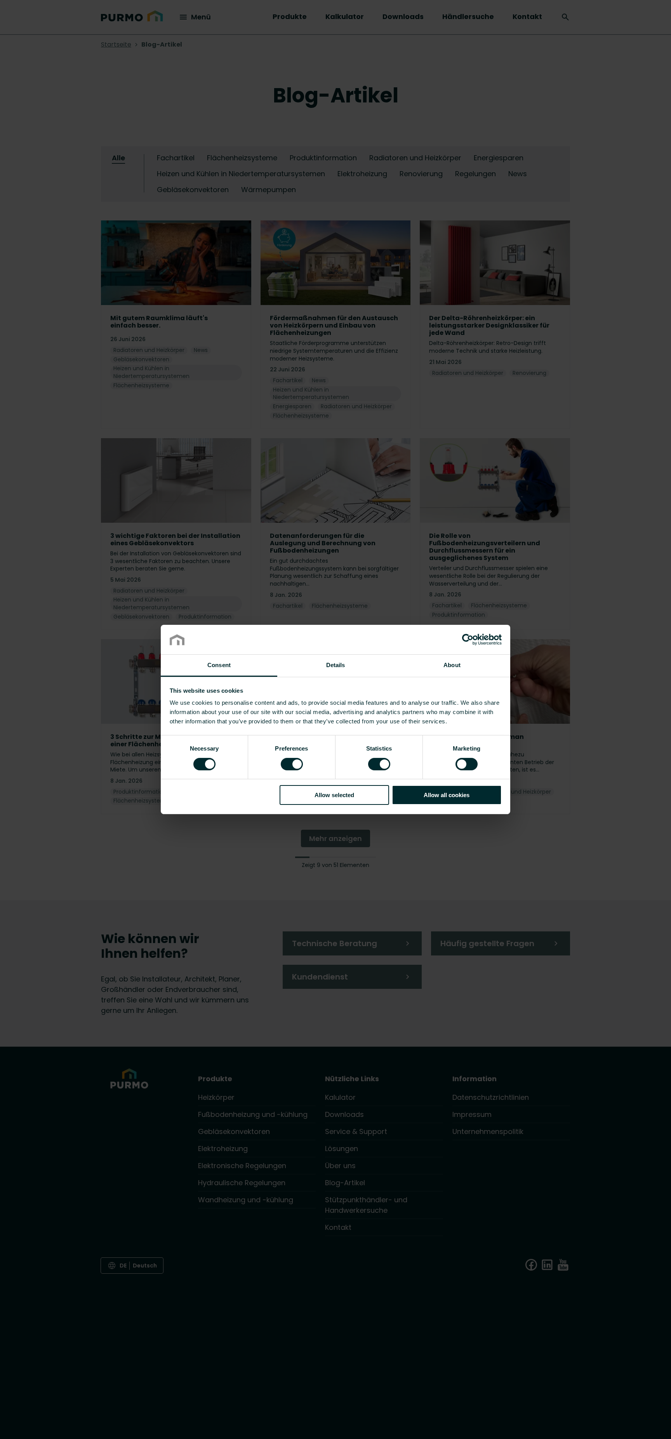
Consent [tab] (219, 665)
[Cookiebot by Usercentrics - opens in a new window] (468, 639)
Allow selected (334, 795)
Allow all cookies (446, 795)
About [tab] (452, 665)
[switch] (292, 764)
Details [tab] (335, 665)
